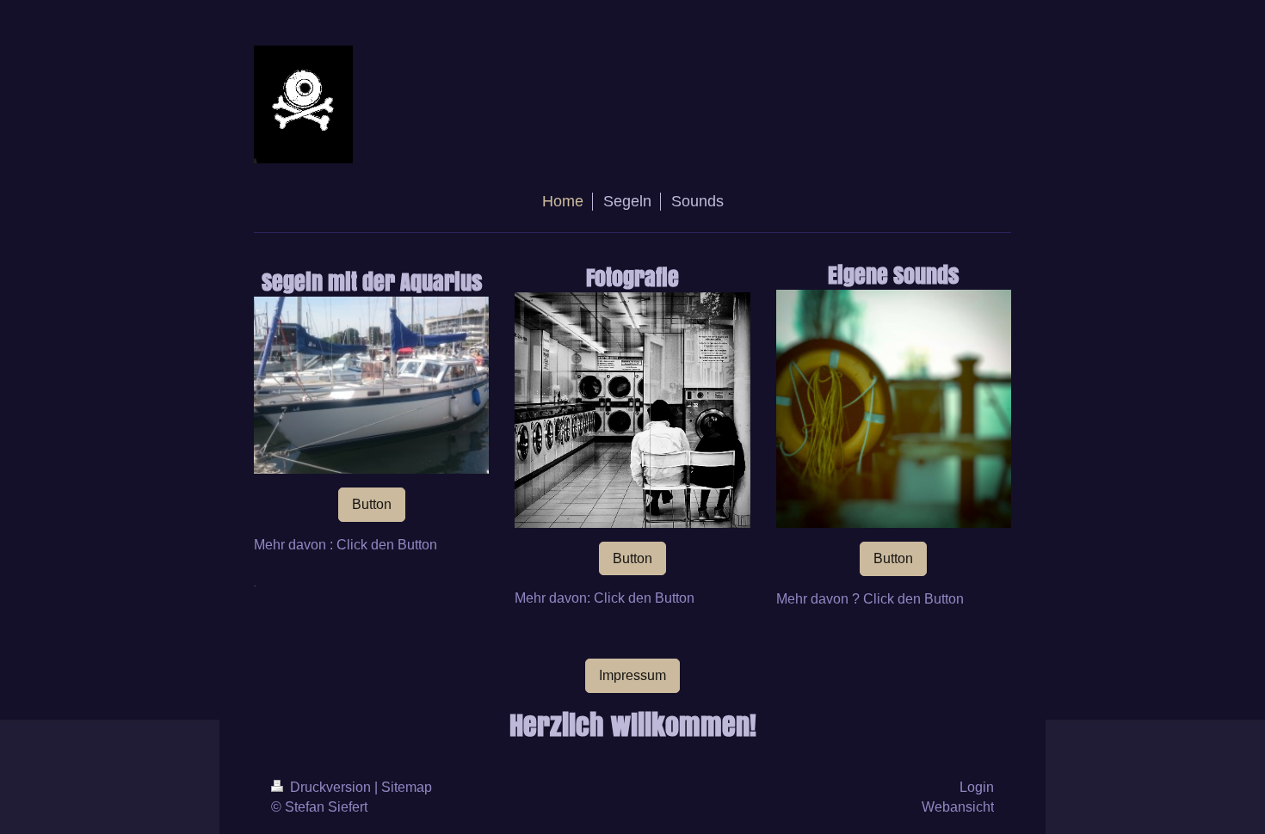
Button (372, 504)
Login (977, 787)
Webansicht (958, 807)
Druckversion (330, 787)
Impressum (632, 675)
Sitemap (406, 787)
